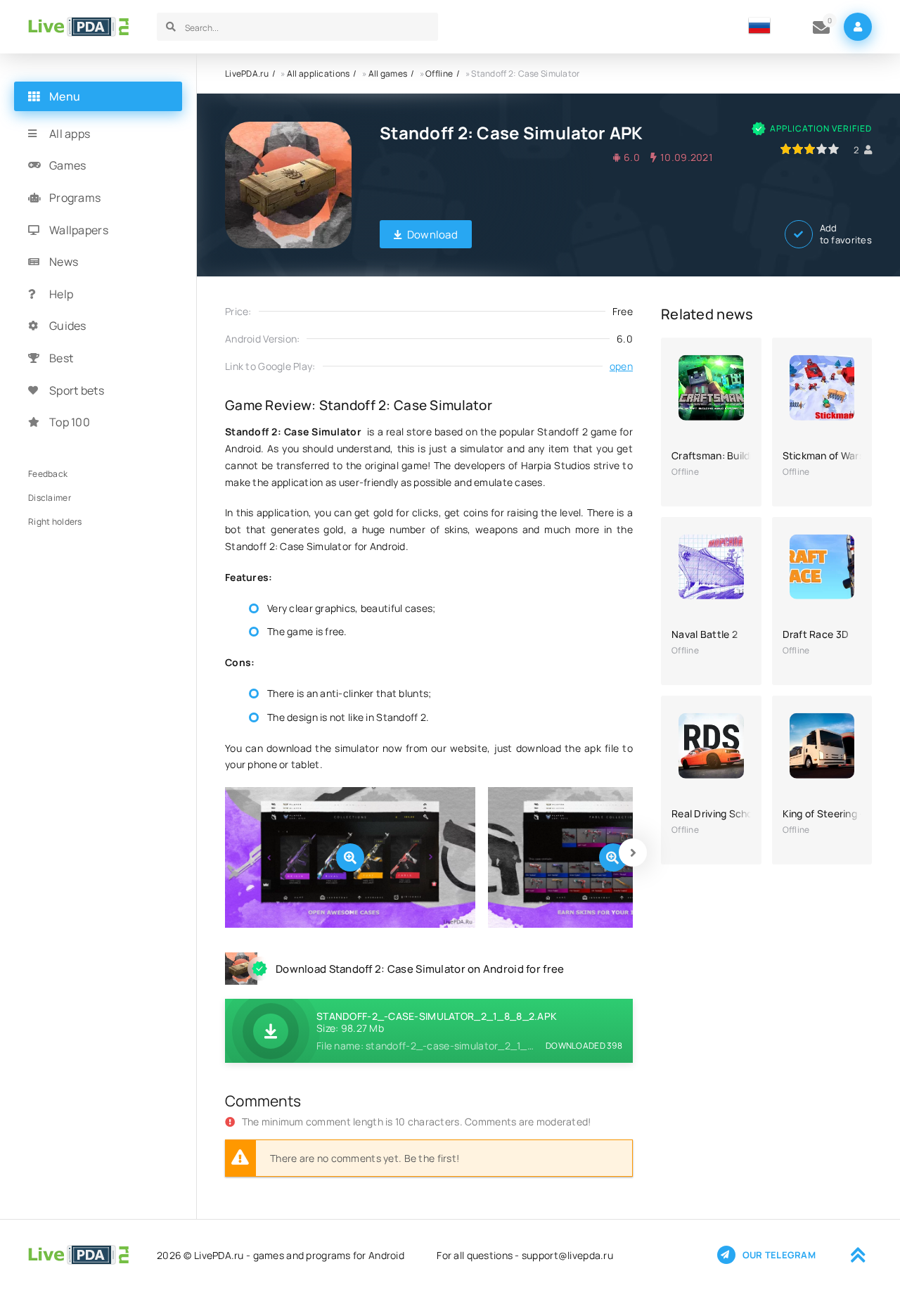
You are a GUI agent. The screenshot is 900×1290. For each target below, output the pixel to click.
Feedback (48, 474)
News (63, 261)
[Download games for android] (78, 27)
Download (432, 234)
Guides (67, 326)
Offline (439, 73)
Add (846, 234)
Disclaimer (49, 498)
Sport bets (76, 390)
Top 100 (69, 422)
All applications (318, 73)
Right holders (55, 522)
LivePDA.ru (247, 73)
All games (388, 73)
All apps (69, 133)
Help (61, 294)
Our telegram (779, 1255)
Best (61, 358)
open (621, 366)
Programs (75, 197)
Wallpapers (78, 230)
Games (67, 166)
